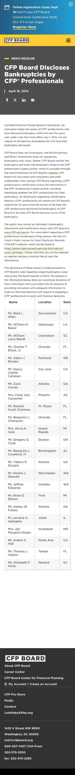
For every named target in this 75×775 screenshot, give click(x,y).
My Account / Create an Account (33, 684)
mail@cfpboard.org (18, 740)
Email (32, 100)
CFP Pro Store (14, 694)
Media (8, 700)
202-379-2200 (14, 752)
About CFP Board (17, 666)
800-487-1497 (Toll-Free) (23, 746)
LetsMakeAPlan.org (18, 712)
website (53, 173)
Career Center (14, 672)
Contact (10, 706)
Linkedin (24, 100)
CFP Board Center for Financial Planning (33, 678)
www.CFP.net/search (16, 232)
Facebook (7, 100)
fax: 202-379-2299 (17, 758)
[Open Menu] (68, 40)
